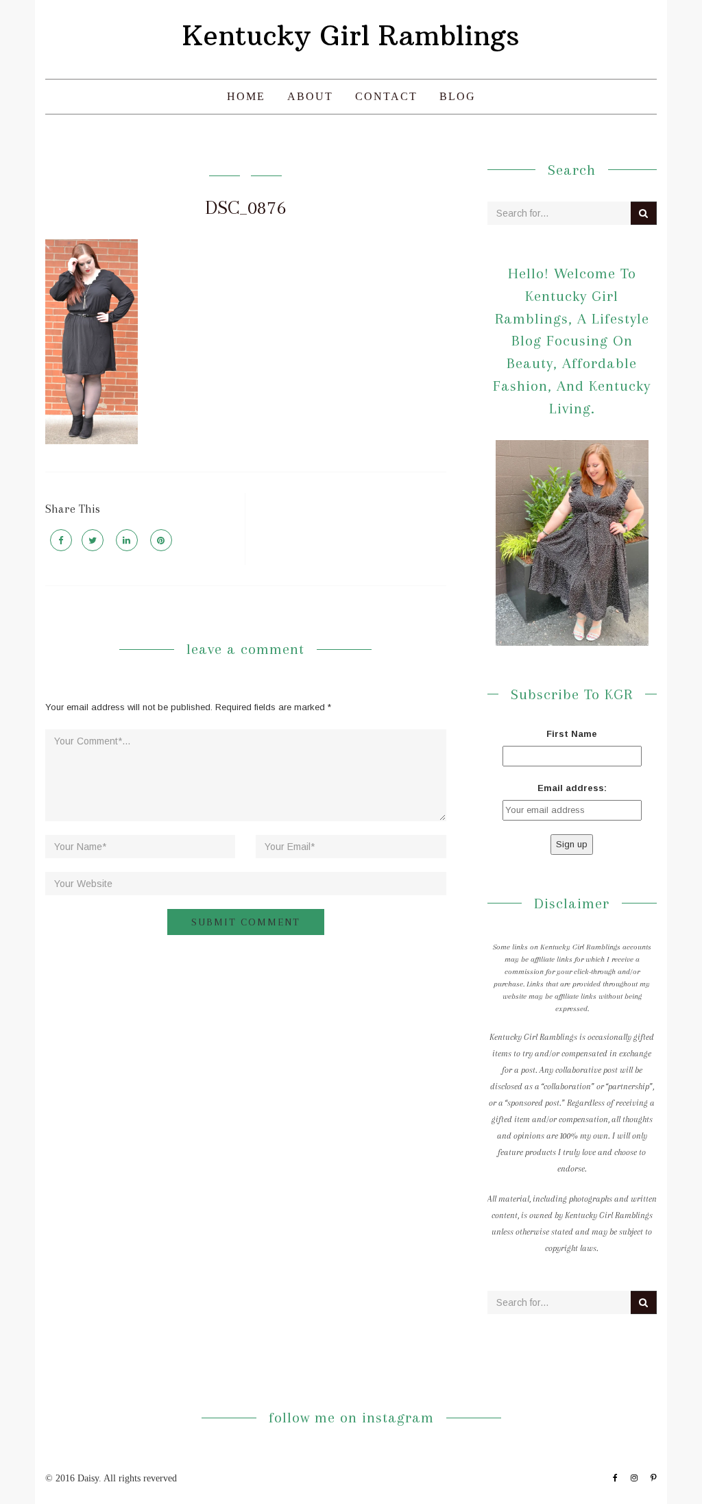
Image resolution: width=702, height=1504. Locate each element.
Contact (386, 96)
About (310, 96)
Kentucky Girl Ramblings (351, 36)
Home (246, 96)
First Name (571, 734)
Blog (457, 96)
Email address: (572, 788)
